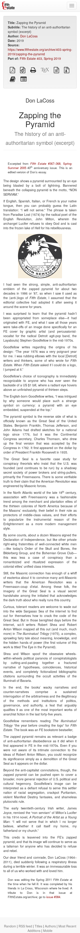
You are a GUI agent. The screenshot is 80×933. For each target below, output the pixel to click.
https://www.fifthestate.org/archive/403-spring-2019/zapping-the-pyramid (40, 51)
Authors (50, 926)
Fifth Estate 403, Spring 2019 (40, 58)
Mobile (47, 930)
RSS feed (25, 926)
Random (10, 926)
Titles (38, 926)
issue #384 (53, 897)
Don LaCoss (29, 36)
